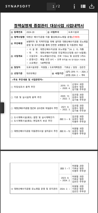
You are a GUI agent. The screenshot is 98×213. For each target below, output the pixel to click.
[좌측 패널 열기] (83, 6)
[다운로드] (91, 6)
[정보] (74, 6)
